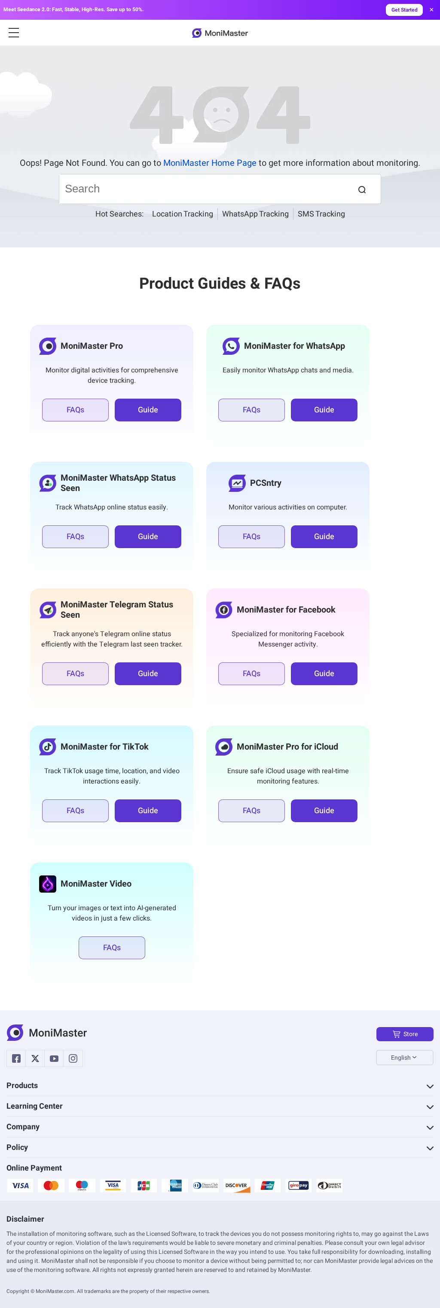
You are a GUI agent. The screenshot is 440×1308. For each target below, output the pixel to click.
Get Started (404, 10)
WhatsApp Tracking (255, 214)
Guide (148, 410)
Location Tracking (182, 214)
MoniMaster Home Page (210, 163)
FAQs (75, 410)
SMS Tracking (321, 214)
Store (410, 1034)
